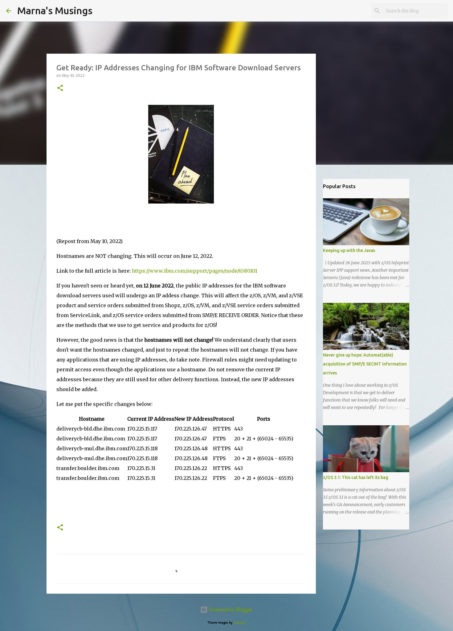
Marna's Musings (54, 10)
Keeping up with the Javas (349, 250)
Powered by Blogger (230, 609)
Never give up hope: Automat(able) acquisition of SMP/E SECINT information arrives (365, 364)
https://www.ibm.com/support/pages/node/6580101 (194, 271)
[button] (60, 88)
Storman (240, 622)
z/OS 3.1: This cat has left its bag (355, 477)
